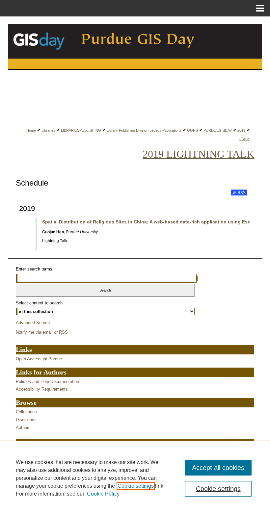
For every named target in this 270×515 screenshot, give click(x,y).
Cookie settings (136, 486)
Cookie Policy (103, 494)
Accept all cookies (218, 467)
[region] (135, 478)
